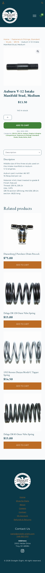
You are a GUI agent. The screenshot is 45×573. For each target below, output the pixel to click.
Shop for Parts (22, 501)
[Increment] (7, 117)
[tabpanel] (22, 176)
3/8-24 (19, 133)
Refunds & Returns (22, 520)
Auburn (25, 133)
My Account (22, 516)
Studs (8, 42)
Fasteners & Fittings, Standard (26, 39)
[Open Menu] (34, 16)
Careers (22, 508)
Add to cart (22, 125)
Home (6, 39)
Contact (22, 512)
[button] (37, 51)
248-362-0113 (22, 536)
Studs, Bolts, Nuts (25, 137)
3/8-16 (16, 42)
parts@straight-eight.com (22, 534)
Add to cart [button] (22, 265)
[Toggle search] (42, 3)
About (22, 505)
